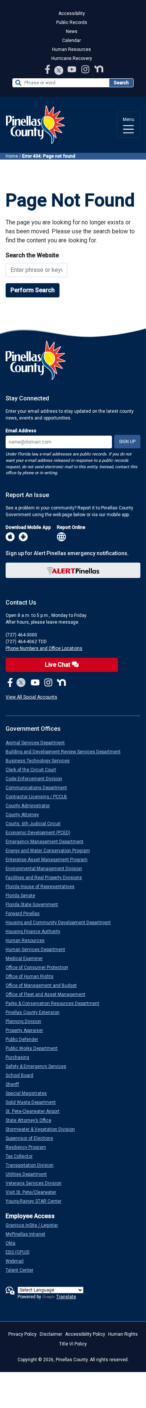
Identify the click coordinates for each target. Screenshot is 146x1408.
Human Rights (123, 1334)
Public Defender (25, 1039)
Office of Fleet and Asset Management (48, 994)
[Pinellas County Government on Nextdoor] (98, 69)
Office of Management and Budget (44, 985)
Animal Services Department (38, 742)
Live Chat (58, 664)
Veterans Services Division (36, 1183)
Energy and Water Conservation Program (51, 850)
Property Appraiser (27, 1030)
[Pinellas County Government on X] (21, 683)
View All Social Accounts (31, 697)
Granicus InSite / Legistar (35, 1225)
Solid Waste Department (34, 1102)
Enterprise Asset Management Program (50, 859)
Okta (13, 1243)
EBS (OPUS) (21, 1252)
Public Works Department (35, 1048)
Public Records (71, 22)
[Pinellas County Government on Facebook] (48, 69)
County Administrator (31, 805)
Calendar (71, 40)
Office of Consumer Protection (40, 967)
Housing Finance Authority (36, 931)
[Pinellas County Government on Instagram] (86, 69)
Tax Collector (22, 1156)
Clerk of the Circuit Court (34, 769)
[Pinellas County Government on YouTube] (72, 69)
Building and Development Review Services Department (66, 751)
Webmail (18, 1261)
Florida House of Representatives (43, 886)
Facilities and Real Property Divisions (47, 877)
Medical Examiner (27, 958)
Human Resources (71, 49)
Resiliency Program (29, 1147)
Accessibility (71, 13)
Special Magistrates (29, 1093)
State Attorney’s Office (31, 1120)
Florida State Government (35, 904)
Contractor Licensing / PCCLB (39, 796)
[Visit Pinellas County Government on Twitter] (59, 70)
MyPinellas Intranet (28, 1234)
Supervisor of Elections (32, 1138)
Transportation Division (33, 1165)
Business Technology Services (41, 760)
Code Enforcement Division (37, 778)
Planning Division (26, 1021)
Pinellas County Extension (36, 1012)
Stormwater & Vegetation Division (43, 1129)
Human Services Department (38, 949)
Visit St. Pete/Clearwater (34, 1192)
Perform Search (32, 290)
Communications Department (39, 787)
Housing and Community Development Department (61, 922)
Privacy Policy (22, 1334)
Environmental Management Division (47, 868)
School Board (22, 1075)
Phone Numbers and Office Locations (44, 648)
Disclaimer (51, 1334)
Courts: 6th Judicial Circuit (36, 823)
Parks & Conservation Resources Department (55, 1003)
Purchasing (20, 1057)
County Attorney (25, 814)
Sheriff (15, 1084)
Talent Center (22, 1270)
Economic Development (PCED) (41, 832)
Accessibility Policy (85, 1334)
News (71, 31)
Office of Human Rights (33, 976)
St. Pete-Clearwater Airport (36, 1111)
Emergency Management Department (47, 841)
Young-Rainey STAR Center (36, 1201)
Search (121, 82)
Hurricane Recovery (71, 58)
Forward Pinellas (26, 913)
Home (12, 156)
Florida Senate (23, 895)
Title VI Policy (73, 1344)
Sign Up (127, 441)
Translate (66, 1296)
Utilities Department (29, 1174)
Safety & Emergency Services (39, 1066)
